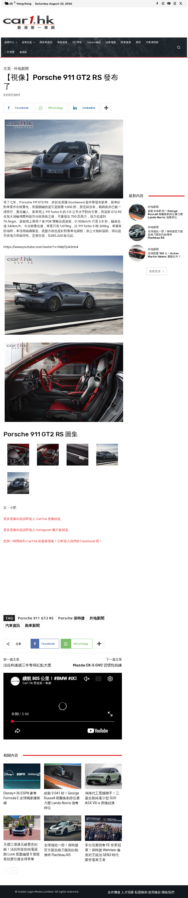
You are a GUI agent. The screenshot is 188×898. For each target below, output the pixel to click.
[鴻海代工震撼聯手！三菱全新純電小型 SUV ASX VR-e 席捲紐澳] (103, 776)
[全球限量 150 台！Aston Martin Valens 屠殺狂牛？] (137, 253)
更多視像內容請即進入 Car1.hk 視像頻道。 (33, 519)
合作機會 (114, 892)
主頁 (7, 68)
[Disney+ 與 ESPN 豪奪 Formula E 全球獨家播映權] (21, 776)
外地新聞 (21, 68)
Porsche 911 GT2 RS (35, 617)
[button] (179, 47)
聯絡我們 (168, 892)
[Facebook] (157, 4)
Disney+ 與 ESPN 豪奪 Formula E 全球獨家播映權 (21, 798)
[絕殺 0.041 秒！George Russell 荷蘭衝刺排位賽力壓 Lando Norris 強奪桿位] (62, 776)
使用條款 (154, 892)
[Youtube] (169, 4)
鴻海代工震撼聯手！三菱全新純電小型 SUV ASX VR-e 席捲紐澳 (102, 798)
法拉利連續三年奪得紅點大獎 (27, 665)
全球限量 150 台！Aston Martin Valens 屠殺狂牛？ (164, 255)
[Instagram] (163, 4)
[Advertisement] (157, 162)
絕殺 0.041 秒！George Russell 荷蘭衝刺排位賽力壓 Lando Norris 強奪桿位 (165, 214)
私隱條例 (141, 892)
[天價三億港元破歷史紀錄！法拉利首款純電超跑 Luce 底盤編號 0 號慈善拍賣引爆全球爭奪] (21, 827)
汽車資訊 (12, 625)
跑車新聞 (32, 625)
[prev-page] (6, 870)
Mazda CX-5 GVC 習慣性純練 (99, 665)
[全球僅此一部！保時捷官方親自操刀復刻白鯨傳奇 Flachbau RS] (62, 828)
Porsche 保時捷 (71, 617)
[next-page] (14, 870)
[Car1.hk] (28, 22)
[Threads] (175, 4)
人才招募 (127, 892)
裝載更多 (155, 271)
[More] (106, 108)
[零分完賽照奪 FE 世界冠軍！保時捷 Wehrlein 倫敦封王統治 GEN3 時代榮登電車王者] (103, 828)
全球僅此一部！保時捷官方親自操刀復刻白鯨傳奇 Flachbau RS (61, 850)
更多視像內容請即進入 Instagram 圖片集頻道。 (37, 530)
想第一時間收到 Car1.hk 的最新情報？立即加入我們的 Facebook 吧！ (52, 541)
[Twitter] (181, 4)
